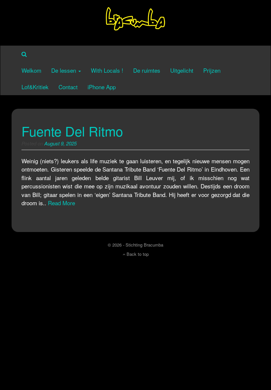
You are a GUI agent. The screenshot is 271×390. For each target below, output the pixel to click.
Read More (61, 203)
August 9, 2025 (60, 143)
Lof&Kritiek (35, 87)
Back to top (137, 254)
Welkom (31, 70)
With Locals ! (107, 70)
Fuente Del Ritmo (72, 130)
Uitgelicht (181, 70)
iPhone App (102, 87)
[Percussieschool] (135, 22)
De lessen (64, 70)
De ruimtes (146, 70)
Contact (68, 87)
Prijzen (211, 70)
